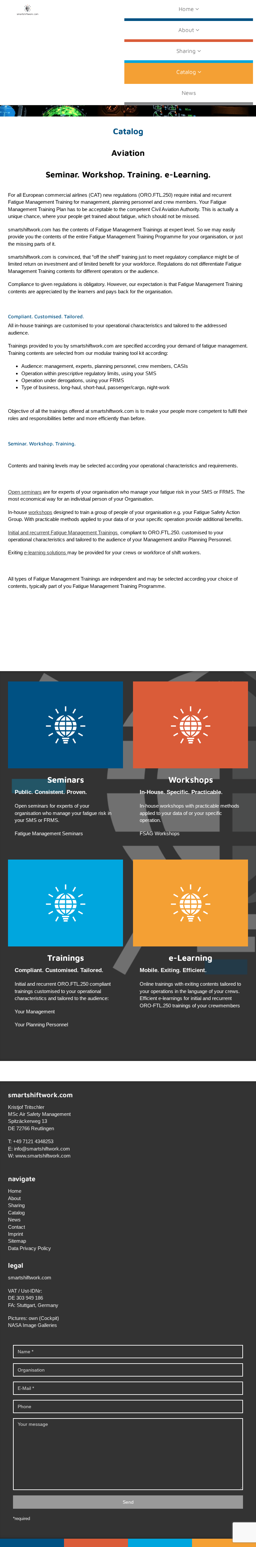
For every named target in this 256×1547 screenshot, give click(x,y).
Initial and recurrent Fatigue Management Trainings (63, 532)
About (187, 30)
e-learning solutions (45, 552)
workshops (40, 512)
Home (187, 9)
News (189, 93)
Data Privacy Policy (29, 1248)
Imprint (15, 1234)
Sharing (186, 51)
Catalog (187, 72)
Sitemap (17, 1241)
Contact (16, 1227)
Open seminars (25, 492)
